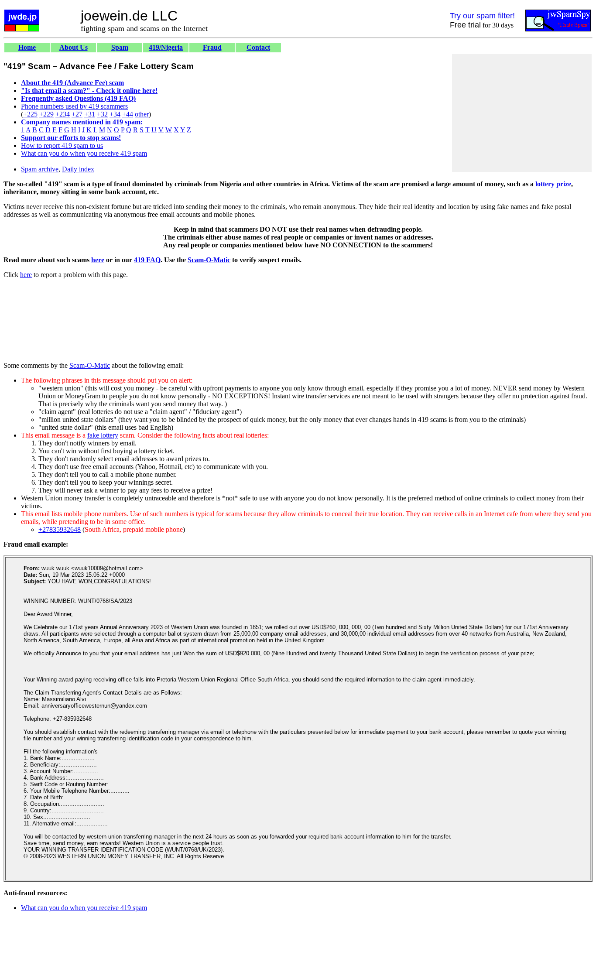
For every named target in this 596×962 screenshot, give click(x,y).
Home (27, 47)
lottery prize (553, 184)
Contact (258, 47)
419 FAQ (147, 260)
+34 (115, 114)
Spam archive (39, 169)
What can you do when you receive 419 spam (84, 153)
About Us (73, 47)
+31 (89, 114)
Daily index (78, 169)
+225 (30, 114)
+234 (62, 114)
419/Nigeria (166, 47)
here (97, 260)
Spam (119, 47)
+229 (46, 114)
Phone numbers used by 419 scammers (74, 106)
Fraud (212, 47)
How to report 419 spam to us (62, 145)
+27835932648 (59, 529)
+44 (127, 114)
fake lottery (102, 435)
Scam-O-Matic (209, 260)
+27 (77, 114)
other (142, 114)
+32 (102, 114)
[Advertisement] (521, 113)
